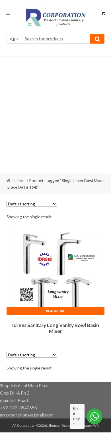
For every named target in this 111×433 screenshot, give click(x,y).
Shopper (54, 425)
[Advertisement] (55, 115)
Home (18, 180)
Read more (55, 311)
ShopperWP (89, 425)
